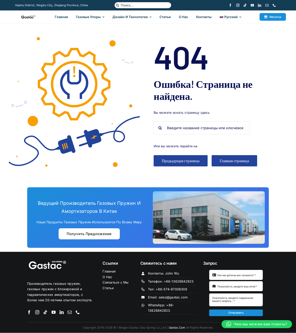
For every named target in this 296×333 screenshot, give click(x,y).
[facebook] (230, 5)
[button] (256, 324)
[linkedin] (259, 5)
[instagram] (237, 5)
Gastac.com (177, 327)
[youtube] (252, 5)
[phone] (274, 5)
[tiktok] (245, 5)
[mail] (267, 5)
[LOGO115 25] (28, 17)
